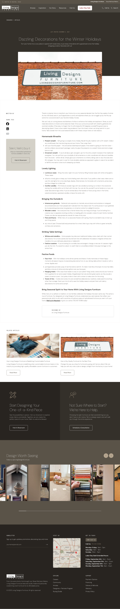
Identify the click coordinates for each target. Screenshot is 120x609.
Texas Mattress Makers (112, 1)
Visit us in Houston (53, 301)
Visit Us (72, 8)
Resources (9, 20)
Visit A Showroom (21, 160)
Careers (55, 579)
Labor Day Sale (84, 8)
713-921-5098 (96, 544)
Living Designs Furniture (97, 1)
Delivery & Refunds (92, 585)
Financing (89, 582)
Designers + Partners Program (63, 588)
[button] (33, 8)
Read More (13, 373)
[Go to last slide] (106, 455)
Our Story (52, 8)
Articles (17, 20)
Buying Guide (57, 591)
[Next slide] (111, 455)
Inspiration (42, 8)
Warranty (89, 588)
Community (57, 582)
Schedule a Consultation (81, 428)
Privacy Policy (90, 591)
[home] (10, 8)
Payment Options (91, 579)
